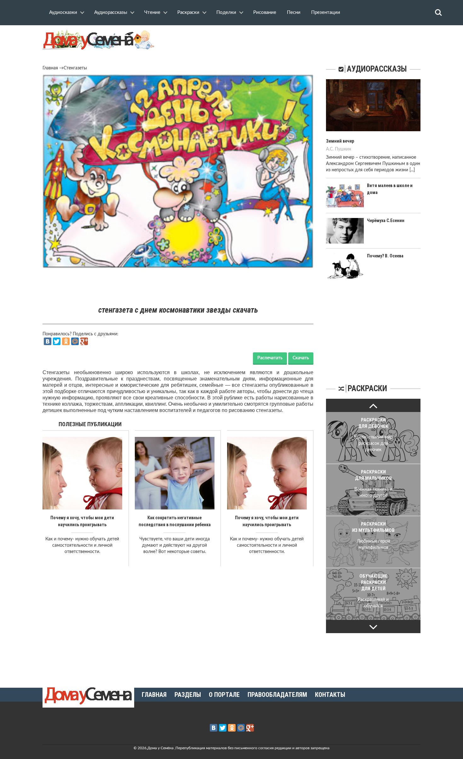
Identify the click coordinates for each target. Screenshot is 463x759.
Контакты (330, 694)
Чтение (152, 12)
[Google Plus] (84, 341)
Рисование (264, 12)
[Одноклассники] (66, 341)
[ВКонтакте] (47, 341)
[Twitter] (56, 341)
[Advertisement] (178, 287)
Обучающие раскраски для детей (373, 582)
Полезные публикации (90, 424)
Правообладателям (277, 694)
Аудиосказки (63, 12)
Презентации (325, 12)
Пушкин (343, 149)
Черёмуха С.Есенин (385, 220)
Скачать (301, 358)
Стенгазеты (75, 68)
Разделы (187, 694)
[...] (412, 170)
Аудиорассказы (110, 12)
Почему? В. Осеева (385, 255)
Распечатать (270, 358)
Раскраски (188, 12)
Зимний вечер (340, 141)
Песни (293, 12)
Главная (50, 68)
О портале (224, 694)
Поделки (226, 12)
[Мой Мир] (75, 341)
